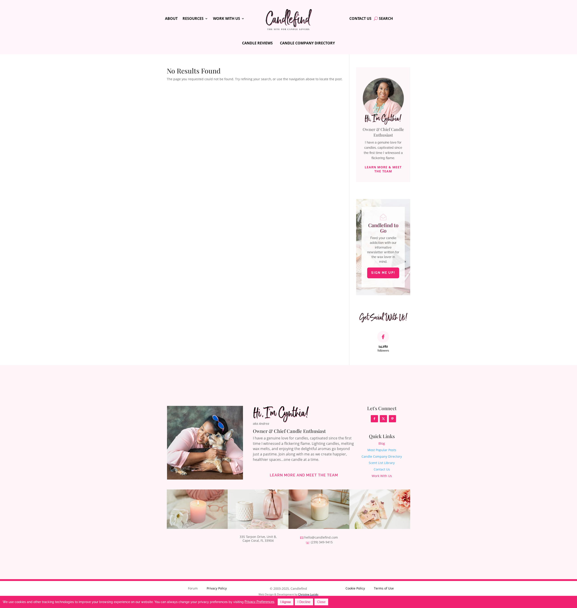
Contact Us (360, 19)
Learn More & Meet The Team (383, 169)
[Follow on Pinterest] (392, 418)
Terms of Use (384, 588)
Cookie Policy (355, 588)
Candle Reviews (257, 43)
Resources (193, 19)
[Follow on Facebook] (374, 418)
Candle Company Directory (307, 43)
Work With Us (226, 19)
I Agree (285, 602)
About (171, 19)
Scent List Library (382, 463)
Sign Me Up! (383, 272)
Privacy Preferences (259, 601)
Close (321, 602)
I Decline (304, 602)
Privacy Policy (217, 588)
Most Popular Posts (381, 450)
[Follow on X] (383, 418)
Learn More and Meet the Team (304, 475)
